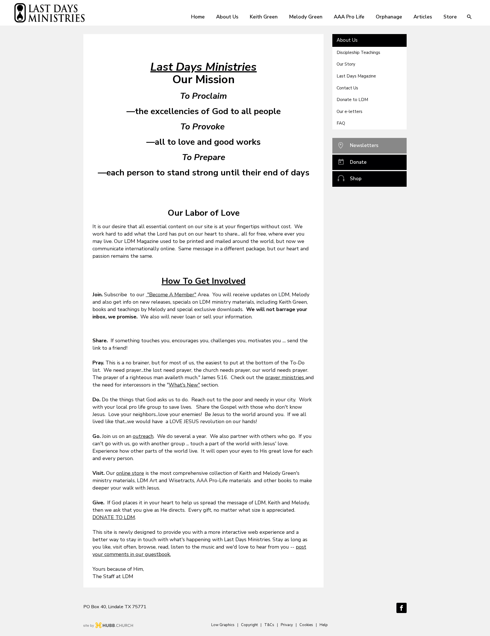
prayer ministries (285, 377)
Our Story (346, 64)
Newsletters (364, 145)
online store (130, 473)
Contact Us (347, 88)
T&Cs (269, 624)
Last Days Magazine (356, 76)
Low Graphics (223, 624)
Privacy (287, 624)
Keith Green (264, 16)
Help (324, 624)
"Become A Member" (171, 294)
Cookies (306, 624)
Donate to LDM (352, 99)
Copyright (249, 624)
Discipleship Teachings (358, 52)
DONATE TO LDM (113, 517)
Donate (358, 162)
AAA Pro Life (349, 16)
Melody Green (305, 16)
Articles (422, 16)
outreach (143, 436)
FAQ (341, 123)
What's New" (184, 384)
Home (198, 16)
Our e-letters (349, 111)
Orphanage (389, 16)
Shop (356, 178)
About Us (227, 16)
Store (450, 16)
